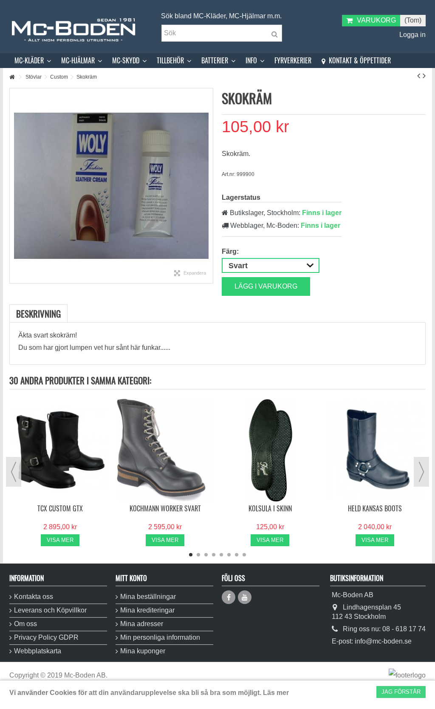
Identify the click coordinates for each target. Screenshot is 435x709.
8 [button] (244, 554)
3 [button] (206, 554)
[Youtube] (244, 597)
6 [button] (229, 554)
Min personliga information (160, 637)
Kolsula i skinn (270, 508)
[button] (32, 60)
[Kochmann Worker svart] (165, 450)
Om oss (25, 623)
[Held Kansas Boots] (375, 450)
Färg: (231, 251)
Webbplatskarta (37, 651)
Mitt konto (131, 578)
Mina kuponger (142, 651)
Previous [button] (13, 472)
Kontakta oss (33, 596)
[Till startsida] (11, 77)
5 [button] (221, 554)
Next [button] (421, 472)
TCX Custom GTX (60, 508)
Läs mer (276, 692)
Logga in (412, 34)
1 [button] (190, 554)
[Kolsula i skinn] (270, 450)
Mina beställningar (148, 596)
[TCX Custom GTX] (60, 450)
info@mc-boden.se (383, 641)
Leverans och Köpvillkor (50, 610)
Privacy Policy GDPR (46, 637)
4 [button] (213, 554)
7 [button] (236, 554)
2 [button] (198, 554)
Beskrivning (38, 313)
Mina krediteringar (147, 610)
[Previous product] (418, 76)
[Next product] (424, 76)
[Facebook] (228, 597)
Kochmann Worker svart (165, 508)
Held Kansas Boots (375, 508)
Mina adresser (141, 623)
